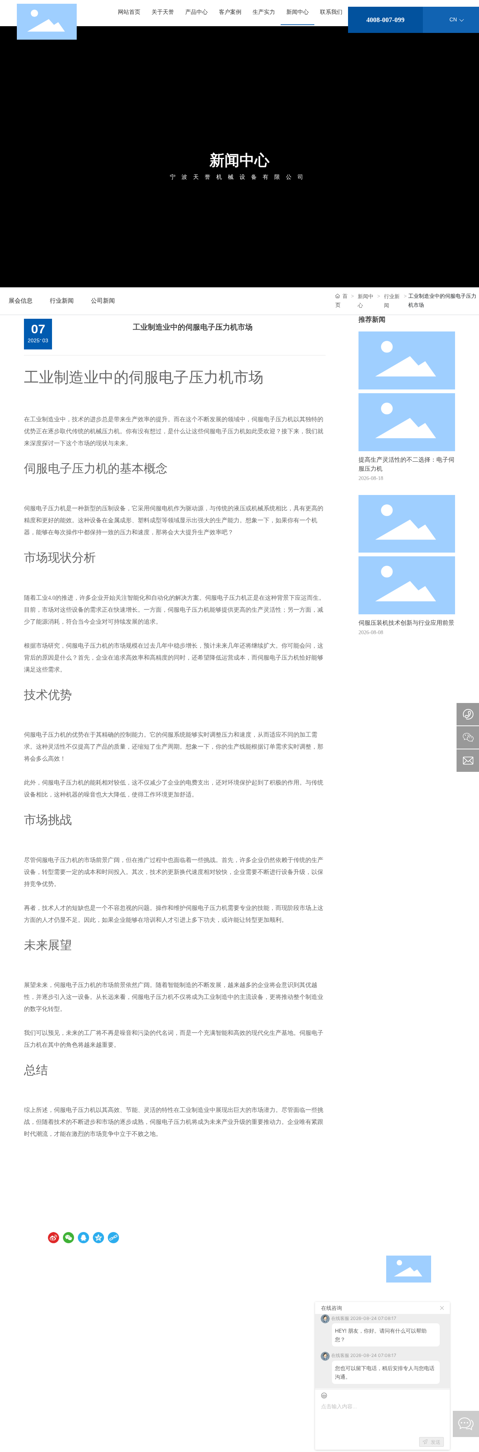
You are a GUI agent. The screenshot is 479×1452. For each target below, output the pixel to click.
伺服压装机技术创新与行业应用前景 (406, 623)
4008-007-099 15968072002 (75, 1285)
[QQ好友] (83, 1237)
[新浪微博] (53, 1237)
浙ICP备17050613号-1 (72, 1415)
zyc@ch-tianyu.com (314, 1293)
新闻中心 (239, 160)
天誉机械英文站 (402, 1237)
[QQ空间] (98, 1237)
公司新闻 (103, 300)
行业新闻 (62, 300)
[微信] (68, 1237)
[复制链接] (113, 1237)
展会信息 (21, 300)
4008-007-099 (385, 20)
